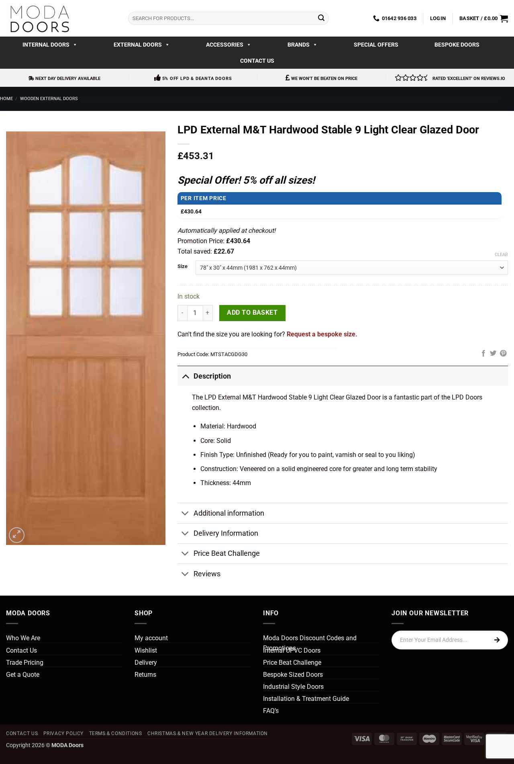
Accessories (224, 44)
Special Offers (376, 44)
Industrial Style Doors (293, 686)
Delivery (146, 662)
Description (212, 376)
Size (182, 266)
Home (6, 98)
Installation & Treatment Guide (306, 699)
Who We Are (23, 638)
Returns (145, 674)
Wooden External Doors (49, 98)
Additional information (229, 513)
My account (151, 638)
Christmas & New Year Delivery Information (207, 733)
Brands (299, 44)
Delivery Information (226, 533)
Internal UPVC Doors (291, 650)
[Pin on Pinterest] (503, 353)
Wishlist (146, 650)
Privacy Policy (63, 733)
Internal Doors (45, 44)
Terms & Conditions (115, 733)
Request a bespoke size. (322, 334)
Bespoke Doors (456, 44)
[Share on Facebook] (483, 353)
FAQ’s (271, 711)
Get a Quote (22, 674)
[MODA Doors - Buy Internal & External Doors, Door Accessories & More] (39, 18)
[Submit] (321, 18)
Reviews (207, 574)
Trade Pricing (24, 662)
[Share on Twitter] (493, 353)
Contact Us (257, 60)
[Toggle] (185, 376)
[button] (438, 18)
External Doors (138, 44)
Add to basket (252, 312)
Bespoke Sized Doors (293, 674)
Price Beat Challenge (227, 553)
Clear (501, 254)
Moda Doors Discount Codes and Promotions (310, 643)
